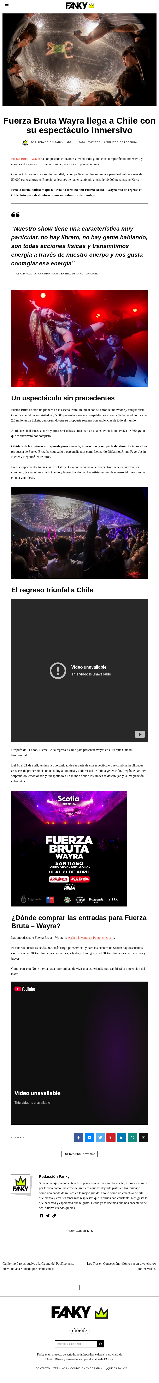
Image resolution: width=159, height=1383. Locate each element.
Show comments (79, 1230)
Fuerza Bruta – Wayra (25, 158)
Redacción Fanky (54, 1177)
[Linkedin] (121, 1137)
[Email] (143, 1137)
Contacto (43, 1368)
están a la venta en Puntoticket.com (91, 937)
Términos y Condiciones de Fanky (77, 1368)
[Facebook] (78, 1137)
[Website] (54, 1215)
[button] (100, 1343)
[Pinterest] (111, 1137)
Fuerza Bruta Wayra (79, 1154)
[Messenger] (89, 1137)
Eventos (94, 142)
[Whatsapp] (132, 1137)
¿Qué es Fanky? (117, 1368)
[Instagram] (86, 1331)
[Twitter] (100, 1137)
